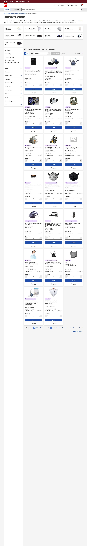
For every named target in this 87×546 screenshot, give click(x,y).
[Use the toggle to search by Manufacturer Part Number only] (20, 9)
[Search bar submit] (82, 9)
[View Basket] (81, 5)
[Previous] (75, 53)
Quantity (27, 83)
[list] (27, 53)
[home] (4, 13)
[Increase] (40, 85)
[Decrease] (26, 85)
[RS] (5, 5)
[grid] (25, 53)
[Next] (82, 53)
